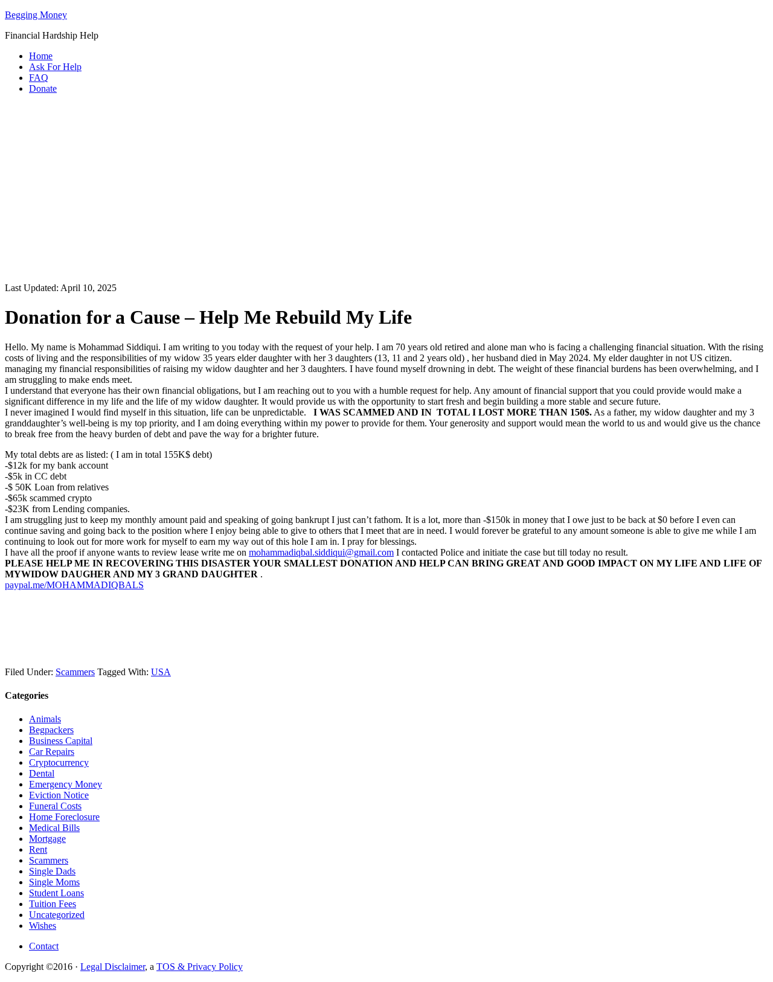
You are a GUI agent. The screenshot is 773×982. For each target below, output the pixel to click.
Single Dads (52, 871)
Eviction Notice (59, 795)
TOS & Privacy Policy (199, 966)
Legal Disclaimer (112, 966)
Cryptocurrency (59, 762)
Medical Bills (54, 828)
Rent (38, 849)
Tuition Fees (52, 904)
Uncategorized (57, 915)
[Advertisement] (386, 188)
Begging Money (36, 15)
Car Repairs (51, 751)
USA (161, 672)
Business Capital (60, 741)
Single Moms (54, 882)
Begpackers (51, 730)
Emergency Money (65, 784)
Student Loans (56, 893)
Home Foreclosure (64, 817)
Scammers (75, 672)
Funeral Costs (55, 806)
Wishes (42, 925)
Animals (45, 719)
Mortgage (47, 838)
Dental (41, 773)
